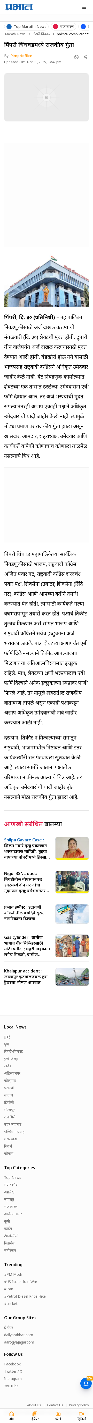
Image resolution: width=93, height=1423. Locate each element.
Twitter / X (13, 1371)
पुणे (6, 1044)
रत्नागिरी (10, 1116)
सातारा (8, 1095)
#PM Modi (13, 1274)
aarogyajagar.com (19, 1342)
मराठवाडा (10, 1138)
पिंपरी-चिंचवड (42, 34)
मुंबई (7, 1036)
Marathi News (15, 34)
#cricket (11, 1303)
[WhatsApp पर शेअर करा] (76, 57)
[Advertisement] (46, 194)
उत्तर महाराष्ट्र (12, 1124)
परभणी (9, 1087)
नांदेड (7, 1065)
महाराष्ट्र (9, 1199)
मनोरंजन (10, 1250)
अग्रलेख (9, 1192)
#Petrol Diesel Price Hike (25, 1296)
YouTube (11, 1385)
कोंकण (8, 1153)
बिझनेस (9, 1243)
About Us (34, 1405)
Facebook (12, 1364)
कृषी (7, 1221)
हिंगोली (9, 1102)
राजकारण (11, 1206)
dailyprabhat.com (18, 1334)
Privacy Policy (79, 1405)
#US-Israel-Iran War (20, 1281)
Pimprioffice (21, 55)
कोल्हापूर (10, 1080)
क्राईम (8, 1228)
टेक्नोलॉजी (11, 1235)
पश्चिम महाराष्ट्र (14, 1131)
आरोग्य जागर (13, 1213)
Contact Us (55, 1405)
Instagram (13, 1378)
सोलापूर (9, 1109)
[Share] (85, 57)
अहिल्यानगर (12, 1073)
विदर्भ (8, 1146)
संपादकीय (11, 1184)
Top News (12, 1177)
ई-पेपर (8, 1327)
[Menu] (84, 7)
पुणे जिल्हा (11, 1058)
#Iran (8, 1288)
